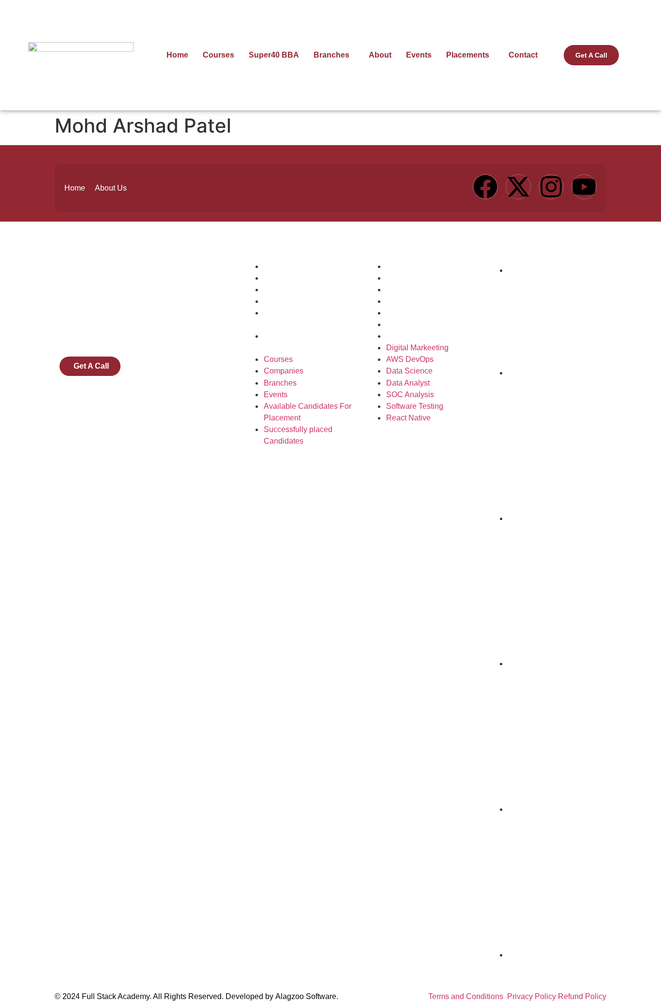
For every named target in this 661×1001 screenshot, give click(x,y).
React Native (408, 336)
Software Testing (414, 324)
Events (419, 55)
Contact (523, 55)
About (380, 55)
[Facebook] (485, 186)
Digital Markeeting (417, 266)
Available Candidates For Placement (307, 319)
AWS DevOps (410, 278)
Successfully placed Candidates (298, 342)
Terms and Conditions (466, 996)
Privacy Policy (531, 996)
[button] (333, 55)
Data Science (409, 289)
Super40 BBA (274, 55)
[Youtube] (584, 186)
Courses (218, 55)
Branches (331, 55)
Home (177, 55)
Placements (467, 55)
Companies (283, 278)
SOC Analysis (410, 313)
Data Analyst (408, 301)
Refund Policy (582, 996)
